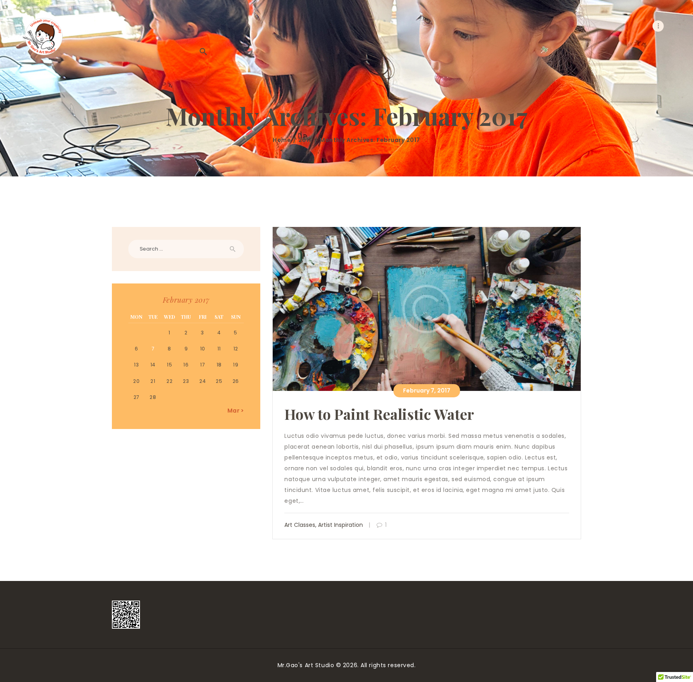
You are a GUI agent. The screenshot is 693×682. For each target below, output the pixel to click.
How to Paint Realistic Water (379, 414)
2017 (305, 140)
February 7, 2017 (426, 391)
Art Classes (299, 525)
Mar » (235, 411)
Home (282, 140)
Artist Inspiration (340, 525)
